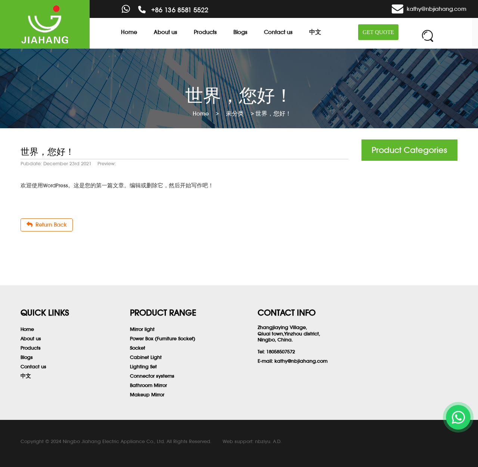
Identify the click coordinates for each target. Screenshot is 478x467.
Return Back (49, 224)
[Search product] (427, 36)
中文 (315, 32)
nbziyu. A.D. (268, 441)
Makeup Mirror (147, 394)
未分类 (235, 113)
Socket (137, 348)
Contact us (278, 32)
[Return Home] (45, 24)
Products (205, 32)
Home (129, 32)
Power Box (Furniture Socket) (162, 338)
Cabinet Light (146, 357)
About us (165, 32)
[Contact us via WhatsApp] (458, 417)
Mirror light (142, 329)
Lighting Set (143, 366)
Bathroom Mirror (148, 385)
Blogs (240, 32)
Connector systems (152, 376)
